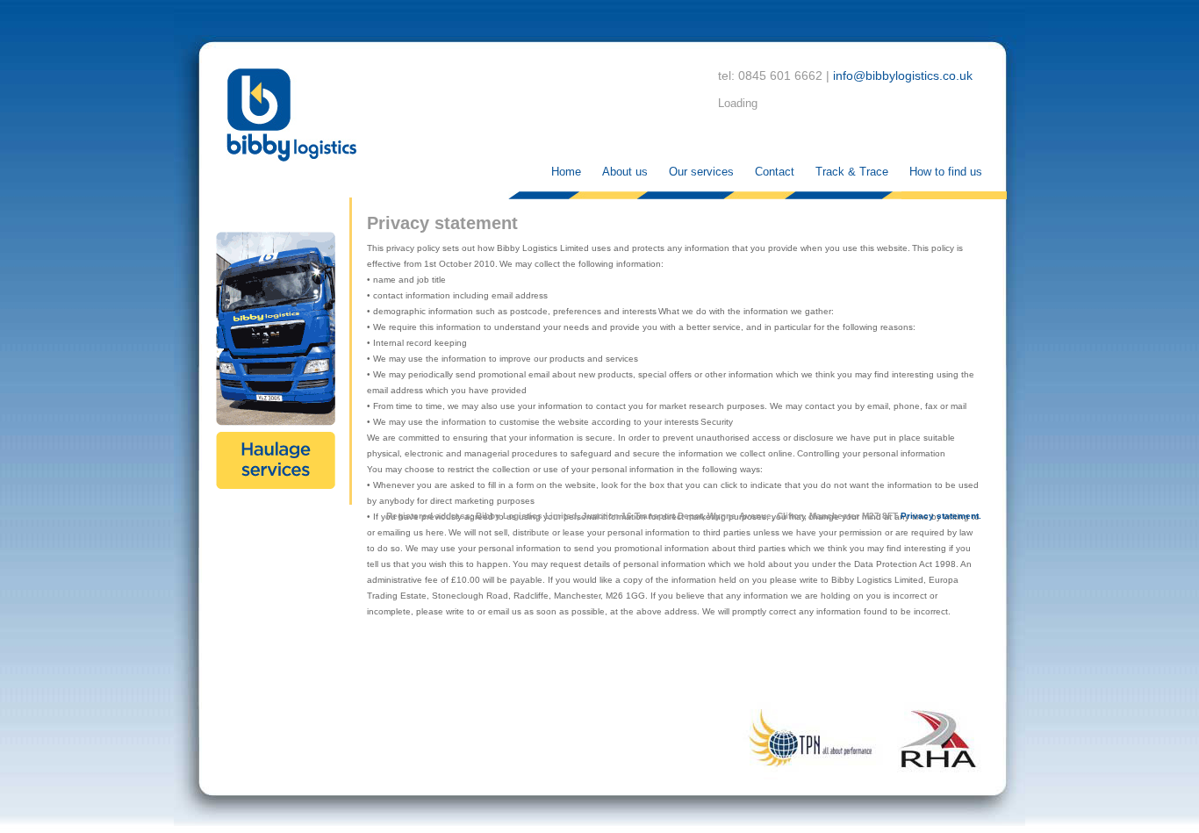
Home (566, 171)
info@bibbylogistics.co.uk (903, 75)
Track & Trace (851, 171)
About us (625, 171)
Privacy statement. (941, 516)
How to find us (945, 171)
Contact (774, 171)
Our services (701, 171)
